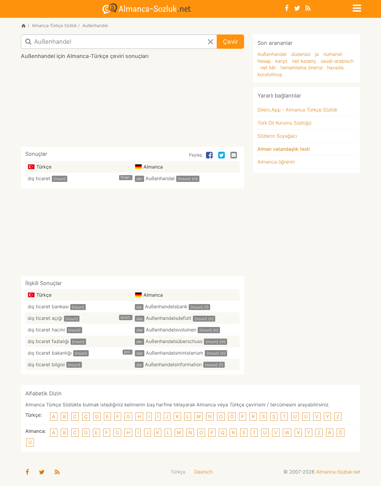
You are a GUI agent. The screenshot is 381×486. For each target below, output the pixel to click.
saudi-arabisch (337, 61)
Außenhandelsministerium (174, 353)
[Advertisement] (132, 105)
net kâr (268, 67)
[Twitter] (297, 8)
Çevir (230, 41)
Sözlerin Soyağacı (277, 136)
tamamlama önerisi (301, 67)
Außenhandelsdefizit (168, 318)
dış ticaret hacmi (46, 330)
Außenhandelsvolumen (171, 330)
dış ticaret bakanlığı (50, 353)
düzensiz (300, 54)
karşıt (281, 61)
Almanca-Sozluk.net (338, 472)
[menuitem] (178, 471)
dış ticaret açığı (45, 318)
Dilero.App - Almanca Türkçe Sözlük (297, 110)
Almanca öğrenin (276, 162)
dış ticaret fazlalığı (48, 341)
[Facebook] (286, 8)
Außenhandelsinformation (173, 364)
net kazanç (304, 61)
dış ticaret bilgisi (46, 364)
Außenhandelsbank (166, 306)
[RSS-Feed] (308, 8)
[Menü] (356, 7)
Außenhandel (160, 178)
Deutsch (203, 472)
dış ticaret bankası (48, 306)
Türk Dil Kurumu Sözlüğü (284, 123)
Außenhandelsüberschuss (174, 341)
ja (317, 54)
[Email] (234, 155)
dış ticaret (39, 178)
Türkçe (178, 472)
